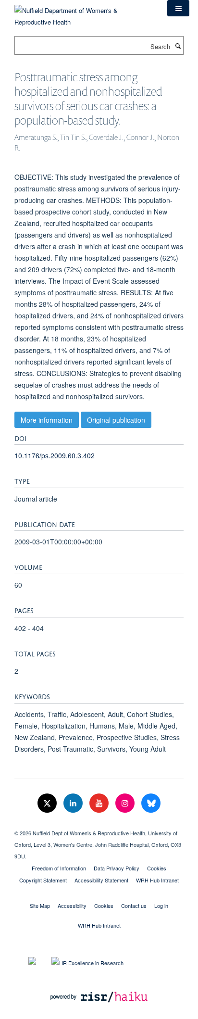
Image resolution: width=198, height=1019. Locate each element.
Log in (161, 905)
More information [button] (47, 420)
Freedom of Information (59, 868)
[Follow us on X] (48, 803)
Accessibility (72, 905)
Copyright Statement (43, 880)
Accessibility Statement (101, 880)
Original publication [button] (116, 420)
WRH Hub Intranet (157, 880)
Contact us (134, 905)
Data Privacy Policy (116, 868)
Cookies (156, 868)
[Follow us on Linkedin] (74, 803)
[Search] (178, 45)
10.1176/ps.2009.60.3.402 (54, 455)
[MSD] (99, 824)
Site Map (40, 905)
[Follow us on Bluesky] (151, 803)
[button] (178, 8)
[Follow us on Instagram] (125, 803)
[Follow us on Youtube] (100, 803)
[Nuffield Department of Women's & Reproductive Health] (83, 12)
